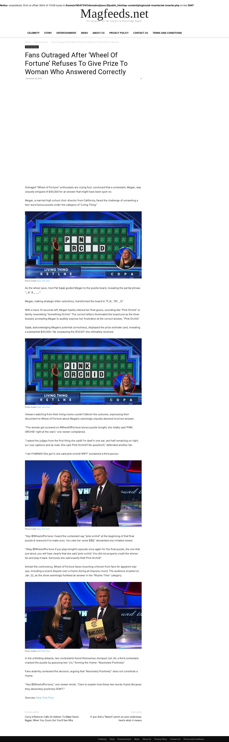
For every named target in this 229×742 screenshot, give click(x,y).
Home (28, 42)
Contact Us (140, 32)
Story (48, 32)
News (84, 32)
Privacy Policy (119, 32)
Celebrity (33, 32)
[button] (200, 30)
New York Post (43, 281)
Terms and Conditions (167, 32)
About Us (99, 32)
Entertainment (66, 32)
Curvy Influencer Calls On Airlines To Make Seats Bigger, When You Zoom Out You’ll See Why (52, 718)
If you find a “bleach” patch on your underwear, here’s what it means (116, 718)
